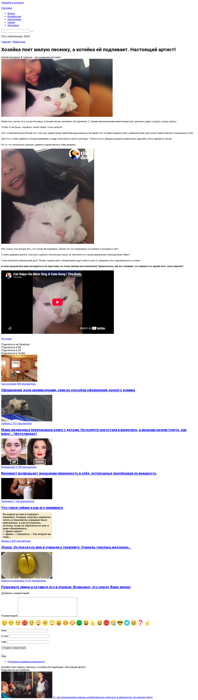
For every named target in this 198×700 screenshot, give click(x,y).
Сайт (3, 641)
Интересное (14, 16)
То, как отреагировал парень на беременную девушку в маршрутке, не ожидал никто (102, 697)
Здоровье (13, 25)
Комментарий (9, 615)
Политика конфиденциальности (25, 661)
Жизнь (11, 13)
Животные (19, 41)
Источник (6, 338)
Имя (3, 630)
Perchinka (6, 8)
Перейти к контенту (12, 2)
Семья (11, 22)
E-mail (4, 636)
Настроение (14, 19)
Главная (5, 41)
